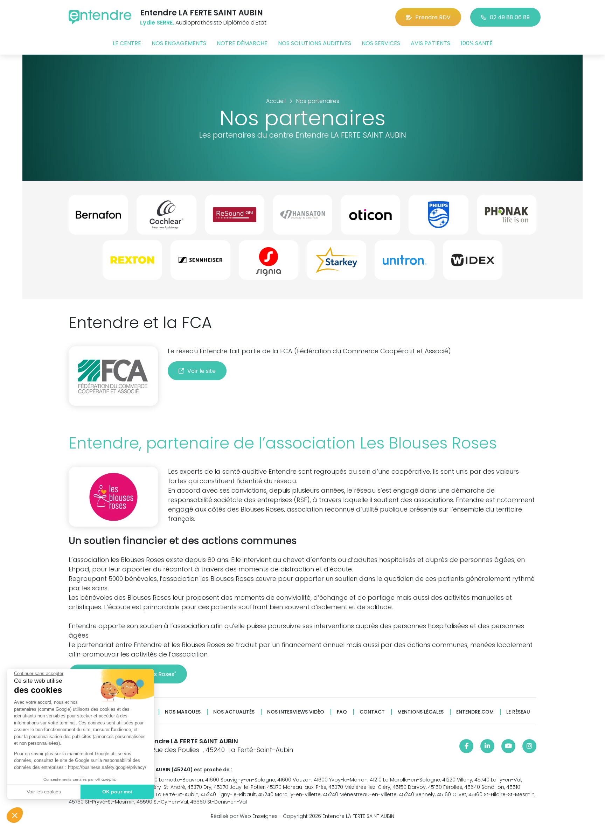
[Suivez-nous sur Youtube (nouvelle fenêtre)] (508, 746)
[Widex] (472, 263)
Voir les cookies (44, 791)
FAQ (342, 712)
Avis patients (430, 43)
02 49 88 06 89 (510, 17)
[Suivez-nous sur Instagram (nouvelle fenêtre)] (529, 746)
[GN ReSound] (234, 217)
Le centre (127, 43)
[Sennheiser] (200, 263)
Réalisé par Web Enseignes (244, 816)
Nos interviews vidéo (295, 712)
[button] (14, 815)
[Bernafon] (98, 217)
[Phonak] (506, 217)
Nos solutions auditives (314, 43)
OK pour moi (117, 791)
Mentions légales (420, 712)
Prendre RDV (433, 17)
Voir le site (201, 371)
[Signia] (268, 263)
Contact (372, 712)
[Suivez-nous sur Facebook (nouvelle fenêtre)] (466, 746)
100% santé (477, 43)
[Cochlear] (166, 217)
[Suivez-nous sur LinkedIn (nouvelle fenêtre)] (487, 746)
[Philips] (438, 217)
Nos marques (183, 712)
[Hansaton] (302, 217)
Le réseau (518, 712)
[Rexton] (132, 263)
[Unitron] (404, 263)
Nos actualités (234, 712)
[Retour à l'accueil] (100, 17)
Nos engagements (179, 43)
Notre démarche (242, 43)
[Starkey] (336, 263)
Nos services (381, 43)
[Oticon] (370, 217)
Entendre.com (475, 712)
